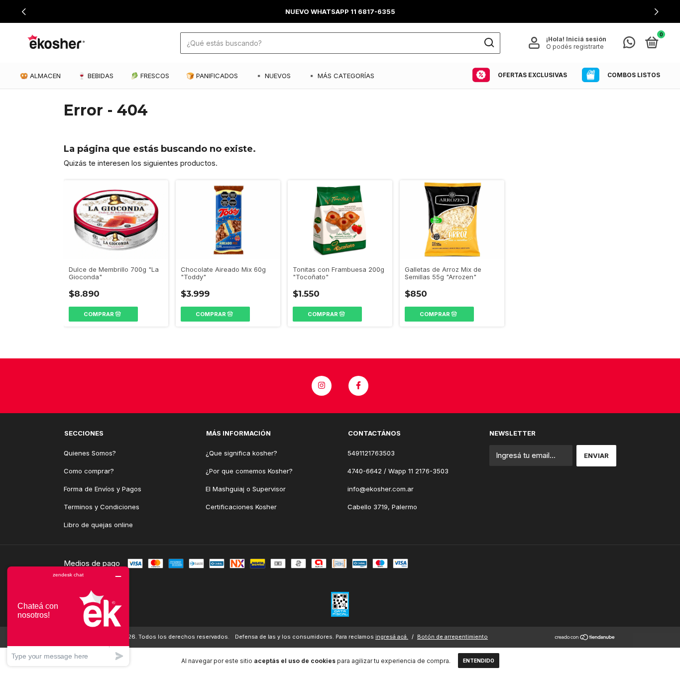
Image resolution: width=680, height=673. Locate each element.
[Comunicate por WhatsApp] (629, 44)
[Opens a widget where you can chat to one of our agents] (68, 616)
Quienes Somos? (90, 453)
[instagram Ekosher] (322, 386)
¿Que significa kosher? (241, 453)
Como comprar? (89, 471)
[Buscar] (488, 43)
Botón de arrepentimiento (452, 636)
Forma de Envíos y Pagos (102, 489)
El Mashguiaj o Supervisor (246, 489)
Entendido (478, 661)
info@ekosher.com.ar (380, 489)
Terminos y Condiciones (101, 507)
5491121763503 (371, 453)
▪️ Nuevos (273, 76)
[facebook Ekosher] (358, 386)
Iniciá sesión (586, 39)
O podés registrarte (575, 46)
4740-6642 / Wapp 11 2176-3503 (398, 471)
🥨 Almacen (40, 76)
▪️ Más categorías (341, 76)
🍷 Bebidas (95, 76)
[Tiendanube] (585, 638)
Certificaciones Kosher (241, 507)
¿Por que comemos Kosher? (249, 471)
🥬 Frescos (149, 76)
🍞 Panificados (212, 76)
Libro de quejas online (98, 525)
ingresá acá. (391, 636)
